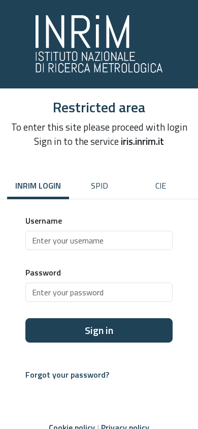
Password (43, 272)
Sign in (99, 330)
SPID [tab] (99, 185)
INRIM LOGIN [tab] (38, 185)
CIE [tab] (160, 185)
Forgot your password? (67, 375)
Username (43, 220)
